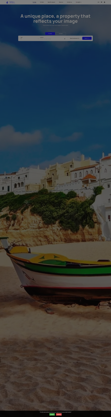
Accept (52, 414)
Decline (58, 414)
